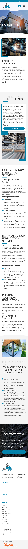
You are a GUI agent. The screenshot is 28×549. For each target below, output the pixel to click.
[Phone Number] (19, 6)
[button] (24, 6)
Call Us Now (14, 452)
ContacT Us (14, 128)
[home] (6, 6)
